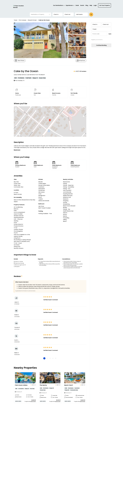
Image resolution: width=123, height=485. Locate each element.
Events (82, 5)
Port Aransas (22, 20)
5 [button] (55, 358)
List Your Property (104, 5)
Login (95, 5)
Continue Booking (101, 45)
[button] (91, 14)
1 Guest (94, 29)
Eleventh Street (32, 20)
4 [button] (52, 358)
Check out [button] (67, 14)
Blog (87, 5)
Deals (77, 5)
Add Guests (79, 14)
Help (91, 5)
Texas (15, 20)
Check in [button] (56, 14)
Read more (17, 150)
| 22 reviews (82, 71)
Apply (110, 33)
